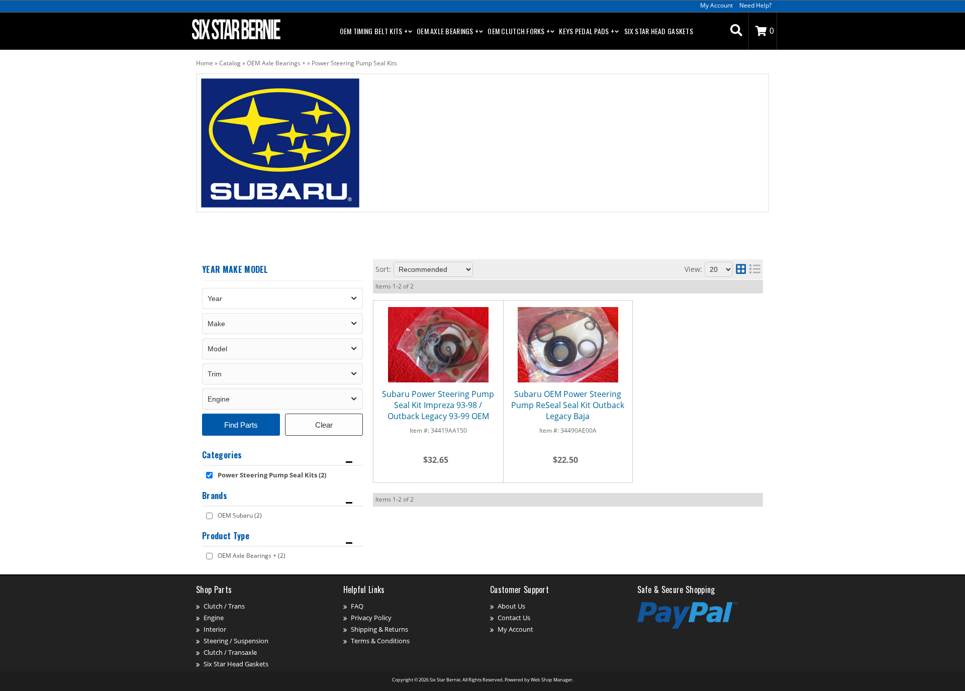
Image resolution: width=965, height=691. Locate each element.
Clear (324, 425)
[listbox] (282, 298)
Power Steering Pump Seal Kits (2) (272, 474)
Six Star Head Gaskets (658, 31)
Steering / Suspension (236, 641)
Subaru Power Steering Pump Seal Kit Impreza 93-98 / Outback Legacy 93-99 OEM (438, 405)
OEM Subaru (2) (240, 515)
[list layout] (754, 269)
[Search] (736, 31)
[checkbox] (209, 475)
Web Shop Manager (551, 679)
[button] (736, 31)
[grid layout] (740, 269)
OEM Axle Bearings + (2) (251, 555)
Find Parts (241, 425)
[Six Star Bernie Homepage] (235, 28)
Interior (215, 629)
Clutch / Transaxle (230, 652)
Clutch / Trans (224, 606)
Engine (214, 618)
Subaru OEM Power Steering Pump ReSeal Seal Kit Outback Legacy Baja (567, 405)
